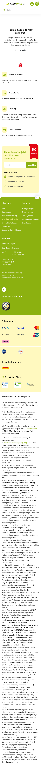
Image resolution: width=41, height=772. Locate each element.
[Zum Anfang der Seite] (37, 197)
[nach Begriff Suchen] (4, 10)
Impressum (6, 226)
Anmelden (32, 165)
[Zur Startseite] (15, 4)
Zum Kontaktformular (10, 248)
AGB (3, 208)
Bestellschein (27, 223)
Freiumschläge (27, 212)
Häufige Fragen (28, 208)
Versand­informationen (30, 219)
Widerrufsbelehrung (9, 216)
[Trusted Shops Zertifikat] (6, 306)
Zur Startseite (21, 50)
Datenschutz (6, 212)
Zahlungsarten (27, 216)
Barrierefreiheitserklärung (10, 230)
